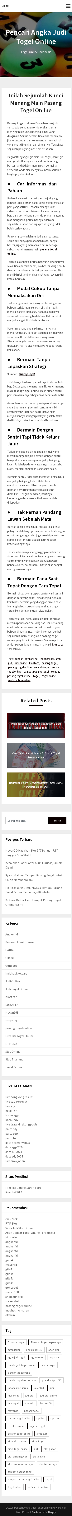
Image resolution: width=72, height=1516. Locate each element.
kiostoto (58, 644)
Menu (6, 6)
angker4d (11, 1242)
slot (36, 1449)
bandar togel (48, 1365)
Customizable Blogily (44, 1512)
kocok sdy (11, 1120)
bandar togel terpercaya (22, 1380)
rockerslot (12, 1301)
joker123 (39, 1388)
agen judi (53, 1350)
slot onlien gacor (17, 1456)
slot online (39, 1456)
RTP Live (11, 1044)
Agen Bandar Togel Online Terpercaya (30, 1232)
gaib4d (9, 1260)
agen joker (14, 1350)
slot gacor (50, 1449)
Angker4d (11, 934)
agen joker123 (34, 1350)
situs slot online (17, 1441)
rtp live (40, 1418)
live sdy (10, 1106)
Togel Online (13, 1067)
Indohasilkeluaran (17, 973)
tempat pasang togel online (24, 1479)
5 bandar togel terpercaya (46, 1342)
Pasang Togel (27, 374)
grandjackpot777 (51, 1380)
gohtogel (11, 1287)
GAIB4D (10, 950)
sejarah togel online (19, 1433)
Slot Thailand (14, 1059)
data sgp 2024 (14, 1147)
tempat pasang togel (36, 671)
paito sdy (11, 1129)
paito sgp (11, 1133)
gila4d (9, 1269)
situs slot (41, 1433)
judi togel (13, 1403)
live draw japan (15, 1161)
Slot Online (12, 1051)
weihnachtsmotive (19, 680)
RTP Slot (11, 1223)
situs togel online (18, 1449)
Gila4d (9, 958)
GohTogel (11, 965)
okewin (10, 1315)
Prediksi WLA (13, 1192)
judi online (21, 663)
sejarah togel (42, 667)
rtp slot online (16, 1426)
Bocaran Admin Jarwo (19, 942)
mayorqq (11, 1020)
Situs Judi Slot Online (19, 1228)
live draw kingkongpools (21, 1124)
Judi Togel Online (16, 989)
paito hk (10, 1138)
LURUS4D (11, 1005)
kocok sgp (12, 1115)
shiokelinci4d (14, 1297)
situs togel (38, 1441)
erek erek (11, 1219)
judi (10, 663)
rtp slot (54, 1418)
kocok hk (11, 1111)
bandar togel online (26, 659)
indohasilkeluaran (50, 659)
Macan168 (11, 1012)
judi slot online (48, 1395)
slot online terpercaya (20, 1464)
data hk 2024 (13, 1152)
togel (36, 676)
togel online (49, 676)
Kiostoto (11, 997)
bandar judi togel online (21, 1365)
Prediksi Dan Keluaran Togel (23, 1188)
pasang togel (49, 663)
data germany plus (17, 1143)
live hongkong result (19, 1097)
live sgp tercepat (16, 1101)
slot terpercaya (48, 1464)
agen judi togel (16, 1357)
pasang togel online (20, 667)
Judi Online (12, 981)
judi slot (29, 1395)
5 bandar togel (16, 1342)
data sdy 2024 (14, 1156)
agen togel (37, 1357)
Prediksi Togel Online (19, 1036)
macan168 (12, 1292)
